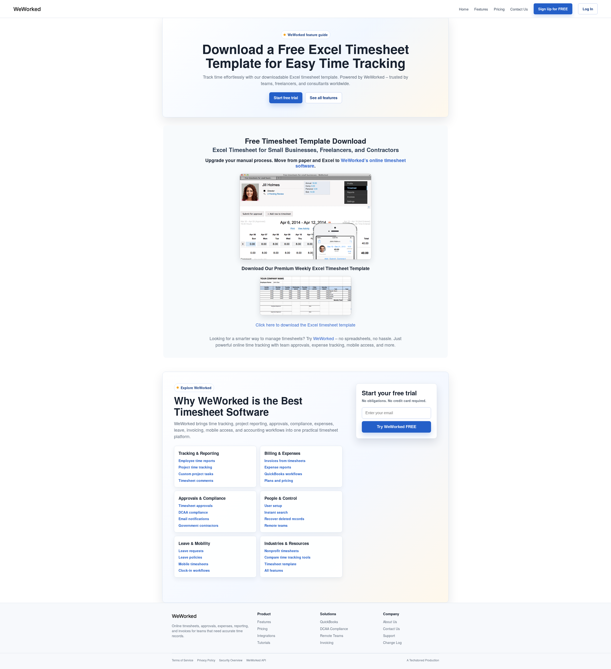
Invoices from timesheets (285, 460)
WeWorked (323, 338)
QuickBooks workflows (283, 473)
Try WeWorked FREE (396, 426)
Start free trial (286, 97)
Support (389, 635)
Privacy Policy (206, 660)
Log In (588, 8)
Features (481, 8)
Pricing (499, 8)
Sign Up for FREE (553, 8)
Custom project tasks (196, 473)
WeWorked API (256, 660)
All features (273, 570)
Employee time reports (197, 460)
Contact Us (519, 8)
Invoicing (326, 642)
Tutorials (263, 642)
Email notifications (194, 518)
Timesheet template (280, 563)
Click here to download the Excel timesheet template (305, 324)
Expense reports (277, 467)
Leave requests (191, 550)
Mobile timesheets (193, 563)
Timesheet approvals (196, 505)
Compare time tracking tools (287, 557)
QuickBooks (329, 621)
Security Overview (230, 660)
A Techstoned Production (423, 660)
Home (464, 8)
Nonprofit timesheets (281, 550)
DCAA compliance (193, 512)
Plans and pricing (278, 480)
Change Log (392, 642)
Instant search (276, 512)
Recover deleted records (284, 518)
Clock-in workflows (194, 570)
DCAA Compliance (334, 628)
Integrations (266, 635)
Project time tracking (195, 467)
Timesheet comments (196, 480)
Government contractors (198, 525)
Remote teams (276, 525)
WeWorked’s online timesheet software (350, 163)
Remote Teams (331, 635)
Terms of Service (182, 660)
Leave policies (190, 557)
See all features (323, 97)
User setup (273, 505)
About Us (390, 621)
